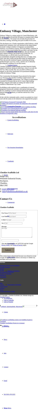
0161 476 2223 (8, 189)
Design (2, 269)
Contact (2, 288)
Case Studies (3, 286)
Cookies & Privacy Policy (7, 291)
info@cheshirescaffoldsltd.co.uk (15, 191)
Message (4, 226)
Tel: (3, 223)
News (1, 290)
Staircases (3, 275)
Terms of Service (18, 245)
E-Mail (4, 220)
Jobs (1, 283)
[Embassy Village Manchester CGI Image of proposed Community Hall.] (13, 102)
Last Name (5, 216)
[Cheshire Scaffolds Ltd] (10, 9)
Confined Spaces (5, 267)
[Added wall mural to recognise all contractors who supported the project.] (19, 105)
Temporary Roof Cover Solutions (9, 265)
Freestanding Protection (7, 272)
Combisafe (3, 277)
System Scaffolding (5, 273)
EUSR (2, 270)
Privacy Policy (5, 245)
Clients (2, 285)
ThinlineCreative (5, 297)
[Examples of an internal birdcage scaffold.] (13, 110)
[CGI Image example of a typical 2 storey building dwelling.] (18, 107)
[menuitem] (21, 312)
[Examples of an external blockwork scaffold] (13, 108)
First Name (5, 213)
